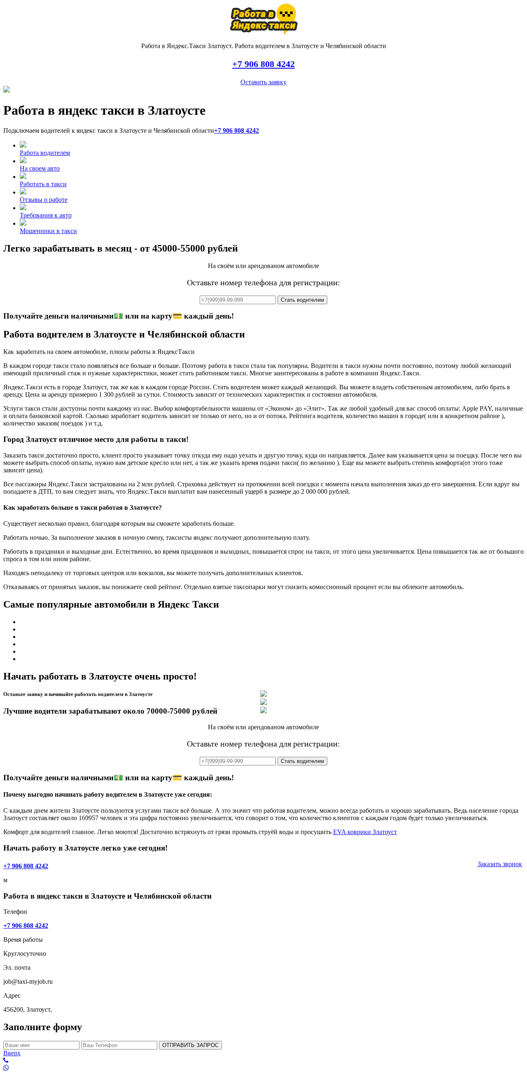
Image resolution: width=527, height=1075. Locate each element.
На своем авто (40, 168)
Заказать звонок (500, 863)
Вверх (12, 1053)
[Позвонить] (263, 1060)
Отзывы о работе (44, 199)
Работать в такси (43, 183)
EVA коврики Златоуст (365, 831)
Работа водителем (45, 152)
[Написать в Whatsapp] (263, 1068)
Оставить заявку (263, 82)
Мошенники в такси (48, 230)
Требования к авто (46, 215)
